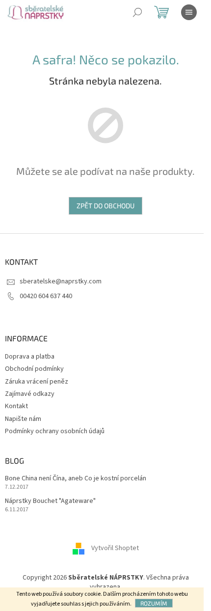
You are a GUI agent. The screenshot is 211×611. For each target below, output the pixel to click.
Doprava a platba (29, 356)
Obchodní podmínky (34, 369)
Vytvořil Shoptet (115, 548)
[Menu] (189, 12)
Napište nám (23, 419)
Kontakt (16, 406)
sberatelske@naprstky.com (61, 281)
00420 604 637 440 (46, 296)
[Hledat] (137, 12)
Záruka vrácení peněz (36, 382)
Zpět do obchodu (105, 205)
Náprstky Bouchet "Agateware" (50, 501)
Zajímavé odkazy (29, 394)
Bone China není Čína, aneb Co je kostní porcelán (75, 478)
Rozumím (153, 603)
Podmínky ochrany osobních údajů (55, 431)
